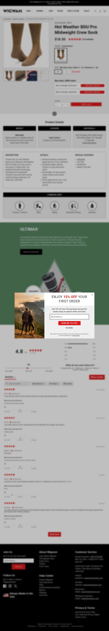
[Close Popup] (92, 294)
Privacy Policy (76, 335)
